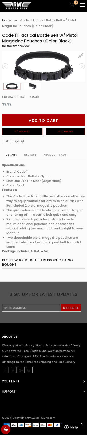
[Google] (21, 370)
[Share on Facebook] (3, 141)
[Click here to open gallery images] (81, 56)
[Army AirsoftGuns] (17, 6)
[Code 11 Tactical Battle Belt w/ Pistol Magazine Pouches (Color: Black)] (12, 86)
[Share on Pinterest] (22, 141)
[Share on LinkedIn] (12, 141)
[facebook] (5, 370)
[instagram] (29, 370)
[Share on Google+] (17, 141)
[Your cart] (5, 429)
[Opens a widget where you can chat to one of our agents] (71, 427)
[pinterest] (13, 370)
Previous (5, 66)
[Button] (82, 5)
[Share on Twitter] (7, 141)
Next (81, 66)
